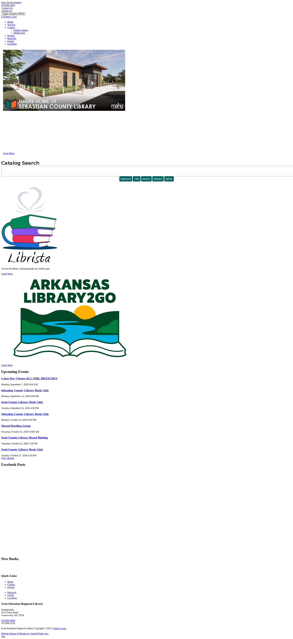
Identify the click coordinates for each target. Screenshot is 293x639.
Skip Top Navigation (11, 2)
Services (11, 24)
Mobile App (19, 33)
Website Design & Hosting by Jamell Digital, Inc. (25, 633)
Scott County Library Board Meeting (24, 437)
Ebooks (11, 35)
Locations (12, 44)
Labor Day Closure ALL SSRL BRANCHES (29, 378)
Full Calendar (7, 458)
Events (10, 41)
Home (10, 22)
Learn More (8, 153)
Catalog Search (20, 163)
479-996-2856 (8, 5)
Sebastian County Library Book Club (25, 390)
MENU (13, 14)
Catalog (11, 584)
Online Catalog (20, 30)
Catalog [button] (11, 27)
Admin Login (59, 628)
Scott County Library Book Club (22, 402)
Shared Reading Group (16, 425)
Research (11, 38)
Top (3, 636)
